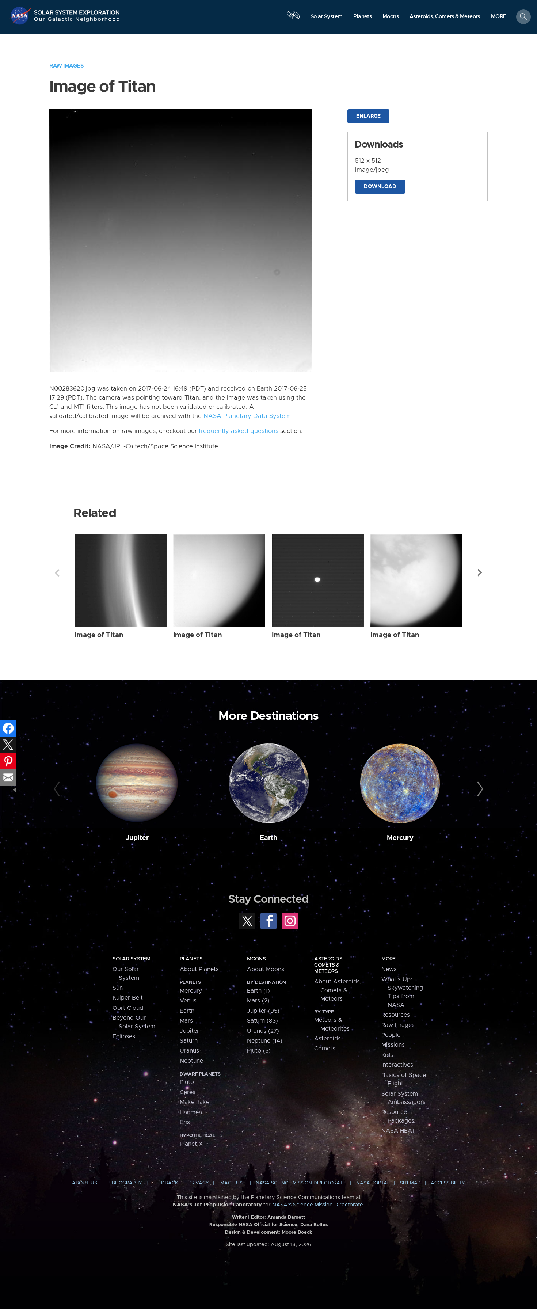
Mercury (400, 837)
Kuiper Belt (128, 998)
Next (480, 573)
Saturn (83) (262, 1021)
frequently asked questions (238, 431)
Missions (393, 1045)
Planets (191, 959)
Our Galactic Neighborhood (77, 21)
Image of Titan (99, 635)
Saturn (189, 1041)
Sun (118, 988)
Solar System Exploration (77, 10)
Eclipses (124, 1036)
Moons (256, 959)
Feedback (165, 1183)
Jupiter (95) (263, 1011)
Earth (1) (258, 991)
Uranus (189, 1051)
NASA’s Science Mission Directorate (317, 1204)
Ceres (187, 1092)
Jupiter (137, 837)
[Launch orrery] (293, 19)
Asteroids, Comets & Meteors (328, 965)
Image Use (232, 1183)
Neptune (191, 1061)
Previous (57, 573)
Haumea (191, 1112)
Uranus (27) (263, 1031)
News (389, 969)
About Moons (265, 969)
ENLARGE (368, 116)
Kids (387, 1055)
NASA (21, 15)
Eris (185, 1122)
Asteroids (327, 1039)
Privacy (198, 1183)
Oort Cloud (128, 1008)
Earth (268, 837)
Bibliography (124, 1183)
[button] (498, 17)
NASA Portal (373, 1183)
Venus (188, 1001)
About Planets (199, 969)
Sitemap (410, 1183)
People (390, 1035)
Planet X (191, 1144)
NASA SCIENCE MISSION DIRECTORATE (301, 1183)
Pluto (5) (259, 1051)
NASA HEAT (398, 1131)
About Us (84, 1183)
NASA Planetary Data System (247, 416)
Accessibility (448, 1183)
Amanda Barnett (286, 1217)
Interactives (397, 1065)
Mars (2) (258, 1001)
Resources (395, 1015)
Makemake (194, 1102)
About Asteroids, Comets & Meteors (337, 990)
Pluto (187, 1082)
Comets (324, 1048)
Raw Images (66, 66)
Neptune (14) (264, 1041)
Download (380, 186)
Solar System (131, 959)
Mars (186, 1021)
